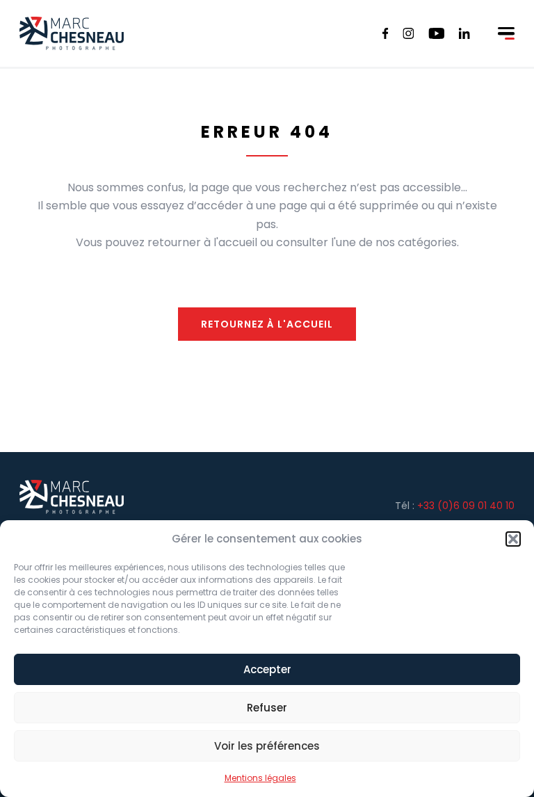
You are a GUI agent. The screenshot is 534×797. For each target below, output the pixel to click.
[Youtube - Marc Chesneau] (436, 33)
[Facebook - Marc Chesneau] (385, 33)
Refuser (267, 707)
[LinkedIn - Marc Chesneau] (464, 33)
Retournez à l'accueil (267, 324)
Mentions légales (260, 778)
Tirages (300, 26)
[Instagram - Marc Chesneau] (408, 33)
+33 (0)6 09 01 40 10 (466, 506)
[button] (513, 539)
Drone (163, 26)
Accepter (267, 669)
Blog (467, 26)
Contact (415, 26)
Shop (495, 34)
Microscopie (229, 26)
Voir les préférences (267, 746)
